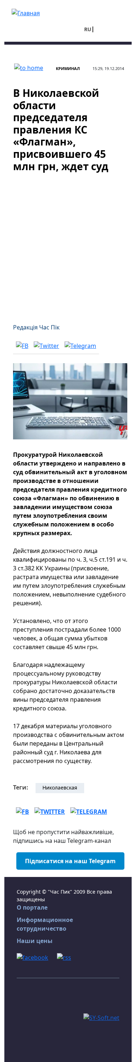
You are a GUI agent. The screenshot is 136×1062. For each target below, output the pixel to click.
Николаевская (59, 787)
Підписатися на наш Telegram (70, 861)
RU (87, 29)
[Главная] (26, 12)
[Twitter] (46, 345)
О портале (32, 907)
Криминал (68, 68)
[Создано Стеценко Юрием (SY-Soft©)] (101, 1017)
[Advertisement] (68, 243)
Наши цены (35, 941)
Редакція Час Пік (36, 327)
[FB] (22, 345)
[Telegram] (80, 345)
